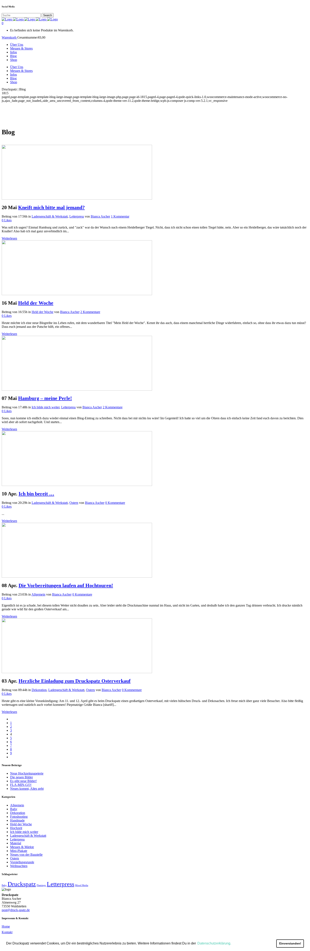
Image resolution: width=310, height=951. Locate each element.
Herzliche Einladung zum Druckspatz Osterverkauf (75, 681)
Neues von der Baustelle (26, 854)
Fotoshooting (19, 816)
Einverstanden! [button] (290, 943)
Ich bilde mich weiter (45, 407)
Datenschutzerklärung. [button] (214, 943)
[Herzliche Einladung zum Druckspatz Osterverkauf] (77, 672)
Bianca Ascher (100, 216)
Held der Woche (35, 303)
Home (6, 926)
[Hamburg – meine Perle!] (77, 389)
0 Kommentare (115, 502)
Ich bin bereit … (36, 493)
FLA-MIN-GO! (20, 785)
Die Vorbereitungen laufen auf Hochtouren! (66, 585)
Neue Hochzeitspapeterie (26, 773)
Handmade (17, 820)
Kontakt (7, 932)
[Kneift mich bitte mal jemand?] (77, 198)
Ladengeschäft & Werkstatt (50, 216)
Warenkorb (9, 37)
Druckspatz (22, 884)
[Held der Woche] (77, 294)
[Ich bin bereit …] (77, 485)
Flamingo (41, 885)
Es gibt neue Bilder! (23, 781)
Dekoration (39, 690)
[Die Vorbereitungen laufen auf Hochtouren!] (77, 576)
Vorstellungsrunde (22, 862)
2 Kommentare (90, 312)
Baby (13, 809)
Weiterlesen (9, 238)
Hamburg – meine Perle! (45, 398)
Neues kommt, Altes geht (27, 788)
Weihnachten (18, 866)
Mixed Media (81, 885)
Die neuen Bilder (21, 777)
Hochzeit (16, 828)
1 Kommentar (120, 216)
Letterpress (76, 216)
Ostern (73, 502)
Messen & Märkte (22, 847)
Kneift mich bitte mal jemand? (51, 207)
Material (15, 843)
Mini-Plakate (18, 851)
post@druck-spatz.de (16, 910)
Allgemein (38, 594)
